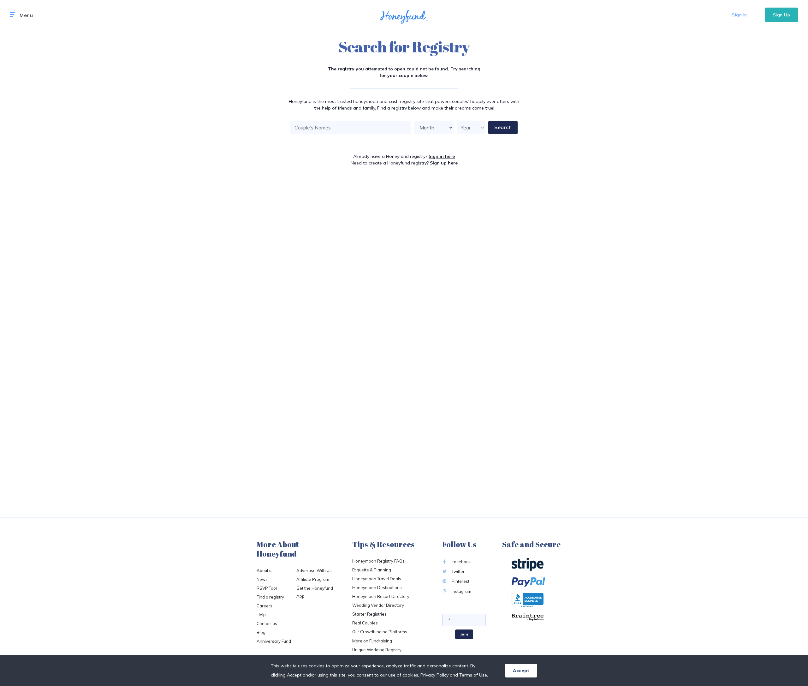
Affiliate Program (312, 579)
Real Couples (365, 622)
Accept (521, 670)
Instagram (461, 591)
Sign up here (444, 163)
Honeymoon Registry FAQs (378, 561)
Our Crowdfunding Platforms (379, 631)
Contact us (267, 623)
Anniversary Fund (274, 641)
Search (503, 127)
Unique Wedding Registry (376, 649)
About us (265, 570)
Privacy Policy (434, 675)
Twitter (458, 571)
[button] (12, 15)
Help (261, 614)
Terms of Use (473, 675)
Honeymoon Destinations (377, 587)
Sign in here (442, 156)
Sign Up (781, 15)
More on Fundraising (372, 640)
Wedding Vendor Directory (378, 605)
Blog (261, 632)
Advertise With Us (314, 570)
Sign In (739, 15)
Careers (264, 605)
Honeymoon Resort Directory (380, 596)
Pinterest (460, 581)
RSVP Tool (267, 588)
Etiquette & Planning (371, 569)
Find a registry (270, 597)
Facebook (461, 561)
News (262, 579)
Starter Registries (369, 614)
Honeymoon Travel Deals (376, 578)
